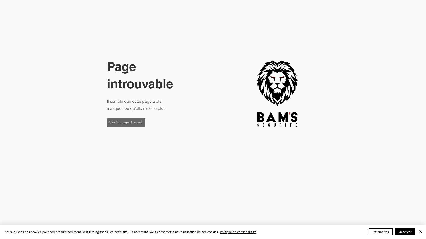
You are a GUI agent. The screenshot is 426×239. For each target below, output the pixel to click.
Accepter (405, 232)
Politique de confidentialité (238, 232)
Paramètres (381, 232)
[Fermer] (420, 231)
